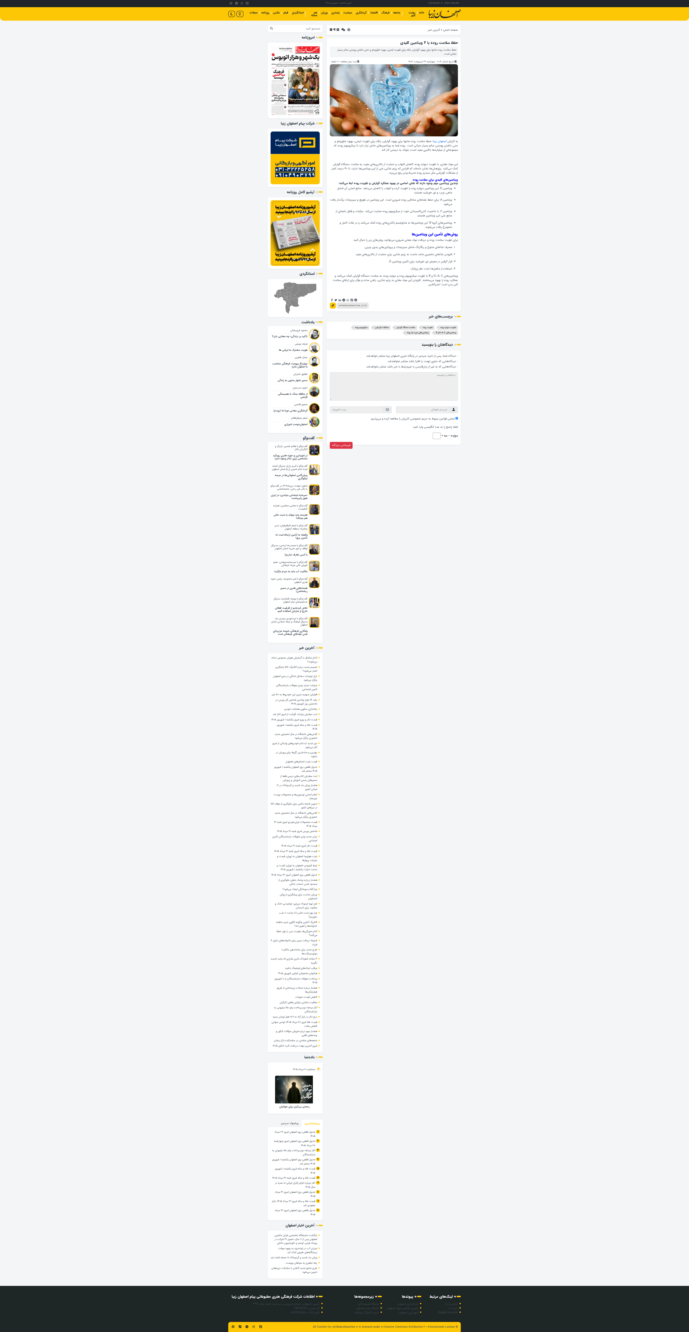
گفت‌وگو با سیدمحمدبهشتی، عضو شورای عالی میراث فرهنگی (290, 563)
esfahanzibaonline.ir (345, 1327)
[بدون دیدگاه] (343, 30)
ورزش (324, 12)
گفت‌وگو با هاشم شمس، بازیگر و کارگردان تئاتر (291, 447)
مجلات (253, 12)
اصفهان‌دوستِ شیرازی (296, 424)
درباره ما (453, 1308)
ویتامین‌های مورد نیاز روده (417, 332)
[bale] (240, 1327)
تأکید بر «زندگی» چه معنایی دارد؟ (290, 336)
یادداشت (308, 322)
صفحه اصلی (450, 30)
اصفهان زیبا (440, 141)
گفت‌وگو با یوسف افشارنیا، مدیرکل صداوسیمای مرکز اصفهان (290, 600)
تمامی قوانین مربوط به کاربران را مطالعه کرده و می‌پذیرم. (412, 418)
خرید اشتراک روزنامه (367, 1312)
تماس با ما (451, 1304)
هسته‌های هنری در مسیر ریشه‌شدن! (294, 589)
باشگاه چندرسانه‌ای (368, 1308)
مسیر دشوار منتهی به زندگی (293, 380)
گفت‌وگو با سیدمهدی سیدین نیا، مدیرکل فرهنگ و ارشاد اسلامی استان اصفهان (289, 621)
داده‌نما (309, 1057)
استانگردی (298, 12)
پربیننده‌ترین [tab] (312, 1123)
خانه (421, 12)
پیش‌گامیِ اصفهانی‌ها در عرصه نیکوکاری (291, 476)
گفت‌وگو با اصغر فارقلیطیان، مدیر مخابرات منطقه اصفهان (291, 527)
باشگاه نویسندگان (368, 1304)
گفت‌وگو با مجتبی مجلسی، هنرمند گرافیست (290, 507)
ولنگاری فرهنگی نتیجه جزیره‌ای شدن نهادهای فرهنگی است (290, 632)
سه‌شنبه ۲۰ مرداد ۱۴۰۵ (304, 1069)
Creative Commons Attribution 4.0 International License (419, 1327)
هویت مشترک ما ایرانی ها (293, 350)
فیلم (285, 12)
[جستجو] (271, 28)
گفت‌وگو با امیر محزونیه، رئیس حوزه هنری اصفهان (289, 580)
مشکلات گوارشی (382, 327)
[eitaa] (247, 3)
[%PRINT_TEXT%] (348, 30)
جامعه (396, 12)
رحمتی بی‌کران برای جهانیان (294, 1107)
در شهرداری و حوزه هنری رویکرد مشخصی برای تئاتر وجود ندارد (290, 457)
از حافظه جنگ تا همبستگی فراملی (293, 395)
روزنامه (265, 12)
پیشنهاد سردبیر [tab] (290, 1123)
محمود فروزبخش (299, 330)
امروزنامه (308, 37)
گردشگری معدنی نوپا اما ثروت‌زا (290, 411)
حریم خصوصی (419, 418)
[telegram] (236, 3)
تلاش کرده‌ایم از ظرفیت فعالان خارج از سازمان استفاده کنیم (291, 609)
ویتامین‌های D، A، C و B (446, 332)
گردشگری (361, 12)
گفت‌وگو (309, 438)
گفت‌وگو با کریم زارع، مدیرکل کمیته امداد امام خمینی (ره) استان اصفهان (290, 467)
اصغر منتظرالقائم (299, 418)
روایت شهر (411, 14)
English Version (448, 1312)
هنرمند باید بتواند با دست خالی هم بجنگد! (291, 516)
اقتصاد (374, 12)
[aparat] (231, 3)
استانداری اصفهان (407, 1304)
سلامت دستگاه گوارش (405, 327)
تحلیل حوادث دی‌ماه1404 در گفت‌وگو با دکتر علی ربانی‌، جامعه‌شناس (289, 487)
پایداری (335, 12)
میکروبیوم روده (361, 327)
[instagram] (242, 3)
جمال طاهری (301, 357)
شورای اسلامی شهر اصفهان (402, 1308)
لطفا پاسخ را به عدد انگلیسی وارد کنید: (435, 427)
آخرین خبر (434, 30)
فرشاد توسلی (301, 344)
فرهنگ (385, 12)
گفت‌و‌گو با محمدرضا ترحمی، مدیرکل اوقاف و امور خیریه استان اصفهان (289, 547)
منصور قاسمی (301, 404)
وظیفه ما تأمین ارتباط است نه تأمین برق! (291, 536)
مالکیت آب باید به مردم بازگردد (291, 571)
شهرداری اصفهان (408, 1312)
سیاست (347, 12)
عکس (276, 12)
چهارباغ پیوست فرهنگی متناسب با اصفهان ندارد (290, 365)
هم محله (314, 14)
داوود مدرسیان (300, 388)
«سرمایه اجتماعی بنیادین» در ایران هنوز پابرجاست (289, 496)
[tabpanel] (295, 1174)
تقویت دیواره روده (448, 327)
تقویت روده (428, 327)
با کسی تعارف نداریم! (296, 555)
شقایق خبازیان (300, 374)
